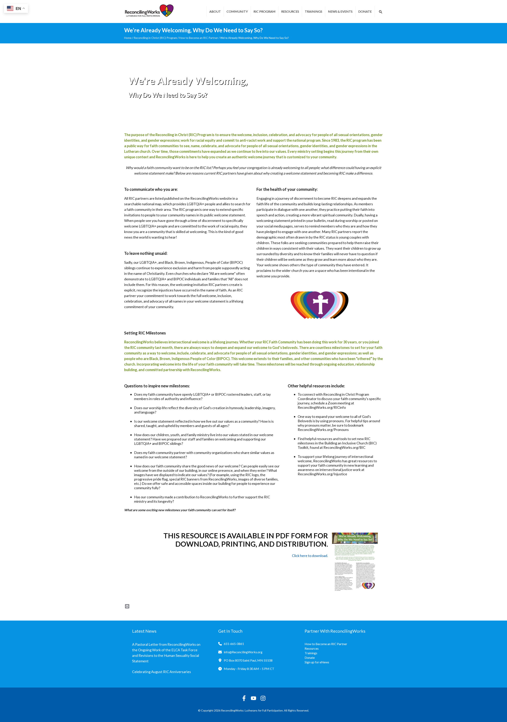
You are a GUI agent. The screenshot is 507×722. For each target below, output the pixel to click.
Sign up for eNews (317, 662)
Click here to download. (310, 555)
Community (237, 11)
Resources (290, 11)
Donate (365, 11)
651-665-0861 (234, 644)
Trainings (313, 11)
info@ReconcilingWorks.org (243, 652)
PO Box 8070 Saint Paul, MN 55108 (248, 660)
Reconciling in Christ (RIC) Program (155, 37)
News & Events (340, 11)
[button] (380, 12)
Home (128, 37)
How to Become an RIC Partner (198, 37)
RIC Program (264, 11)
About (215, 11)
